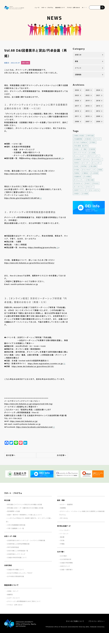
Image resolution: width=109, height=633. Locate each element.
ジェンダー (97, 163)
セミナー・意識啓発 (66, 504)
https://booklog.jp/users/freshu (42, 247)
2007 (88, 121)
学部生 (93, 142)
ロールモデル (95, 190)
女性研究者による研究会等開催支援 (18, 544)
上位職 (93, 152)
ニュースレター (80, 156)
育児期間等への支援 (13, 511)
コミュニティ (79, 180)
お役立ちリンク (65, 566)
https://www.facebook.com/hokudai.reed (34, 427)
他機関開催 (78, 139)
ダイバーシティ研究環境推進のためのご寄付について (23, 601)
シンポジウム (79, 186)
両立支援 (91, 180)
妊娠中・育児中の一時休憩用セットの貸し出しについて (24, 514)
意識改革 (78, 176)
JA (82, 7)
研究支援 (91, 135)
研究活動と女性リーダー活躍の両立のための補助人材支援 (25, 508)
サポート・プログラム (13, 493)
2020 (77, 100)
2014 (77, 111)
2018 (98, 100)
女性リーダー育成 (81, 149)
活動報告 (78, 74)
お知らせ (78, 54)
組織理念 (10, 594)
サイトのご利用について (75, 621)
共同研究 (78, 159)
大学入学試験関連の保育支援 (16, 525)
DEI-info (25, 63)
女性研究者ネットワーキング (16, 554)
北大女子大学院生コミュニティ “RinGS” (20, 573)
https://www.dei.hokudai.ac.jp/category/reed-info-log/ (28, 404)
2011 (77, 116)
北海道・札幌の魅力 (66, 569)
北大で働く (61, 551)
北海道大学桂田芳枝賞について (17, 557)
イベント (78, 68)
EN (86, 7)
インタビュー (98, 159)
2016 (88, 106)
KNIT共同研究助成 (13, 547)
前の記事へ (10, 455)
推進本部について (11, 585)
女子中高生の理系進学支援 (15, 576)
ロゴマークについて (13, 598)
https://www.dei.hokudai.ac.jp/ (24, 421)
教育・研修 (61, 500)
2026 (77, 90)
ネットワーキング (81, 152)
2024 (98, 90)
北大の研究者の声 (65, 559)
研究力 (77, 163)
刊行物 (62, 540)
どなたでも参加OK (81, 142)
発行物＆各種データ (64, 526)
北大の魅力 (63, 556)
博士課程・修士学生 (81, 145)
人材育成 (88, 176)
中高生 (77, 169)
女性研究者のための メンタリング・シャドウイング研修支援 (26, 540)
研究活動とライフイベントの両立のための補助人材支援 (24, 504)
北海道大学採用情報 (66, 562)
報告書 (62, 537)
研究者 (84, 166)
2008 (77, 121)
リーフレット (64, 533)
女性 (76, 166)
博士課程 (93, 166)
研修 (100, 169)
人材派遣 (95, 173)
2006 (98, 121)
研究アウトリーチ (81, 190)
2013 (88, 111)
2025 (88, 90)
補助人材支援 (79, 135)
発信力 (77, 193)
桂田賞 (93, 149)
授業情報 (63, 508)
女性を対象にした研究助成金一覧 (17, 550)
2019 (88, 100)
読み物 (89, 139)
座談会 (77, 173)
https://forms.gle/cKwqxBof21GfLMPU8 (21, 198)
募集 (76, 61)
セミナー (91, 186)
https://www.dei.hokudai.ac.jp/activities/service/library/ (29, 263)
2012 (98, 111)
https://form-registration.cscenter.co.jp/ (45, 363)
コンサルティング (89, 169)
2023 (77, 95)
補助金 (86, 173)
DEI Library (64, 518)
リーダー (86, 163)
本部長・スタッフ (12, 591)
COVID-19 (78, 183)
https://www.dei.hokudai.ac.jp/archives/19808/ (25, 174)
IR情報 (62, 544)
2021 (98, 95)
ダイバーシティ (94, 156)
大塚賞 (86, 193)
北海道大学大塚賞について (15, 569)
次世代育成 (8, 565)
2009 (98, 116)
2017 (77, 106)
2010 (88, 116)
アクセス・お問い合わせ (73, 7)
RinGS (96, 183)
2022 (88, 95)
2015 (98, 106)
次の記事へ (61, 455)
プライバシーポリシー (96, 621)
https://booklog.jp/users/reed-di (46, 158)
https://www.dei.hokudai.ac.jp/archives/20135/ (33, 366)
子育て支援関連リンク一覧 (15, 528)
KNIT (88, 183)
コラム (87, 159)
